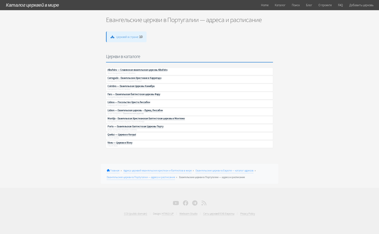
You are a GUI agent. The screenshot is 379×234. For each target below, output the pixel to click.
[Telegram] (194, 204)
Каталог (280, 5)
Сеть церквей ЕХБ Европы (219, 213)
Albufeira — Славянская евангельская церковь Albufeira (137, 69)
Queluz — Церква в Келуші (121, 134)
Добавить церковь (361, 5)
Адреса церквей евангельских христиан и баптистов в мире (157, 170)
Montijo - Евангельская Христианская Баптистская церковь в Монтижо (146, 118)
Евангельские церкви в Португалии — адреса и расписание (141, 177)
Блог (309, 5)
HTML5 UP (168, 213)
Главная (114, 170)
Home (265, 5)
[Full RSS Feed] (203, 204)
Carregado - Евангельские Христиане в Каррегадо (134, 78)
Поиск (296, 5)
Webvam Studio (188, 213)
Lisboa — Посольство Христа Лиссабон (128, 102)
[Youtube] (176, 204)
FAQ (340, 5)
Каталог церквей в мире (32, 5)
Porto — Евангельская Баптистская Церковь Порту (135, 126)
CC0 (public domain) (135, 213)
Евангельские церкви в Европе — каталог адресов (224, 170)
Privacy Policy (247, 213)
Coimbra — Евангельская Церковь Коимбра (131, 86)
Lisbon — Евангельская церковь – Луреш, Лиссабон (135, 110)
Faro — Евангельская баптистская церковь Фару (133, 94)
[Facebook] (185, 204)
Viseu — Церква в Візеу (119, 142)
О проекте (325, 5)
